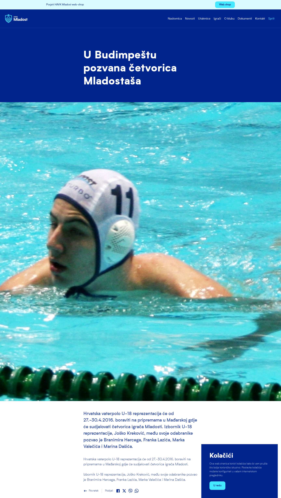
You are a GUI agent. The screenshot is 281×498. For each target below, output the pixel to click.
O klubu (229, 18)
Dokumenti (245, 18)
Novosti (190, 18)
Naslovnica (175, 18)
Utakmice (204, 18)
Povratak (90, 491)
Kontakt (260, 18)
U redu (217, 485)
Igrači (217, 18)
